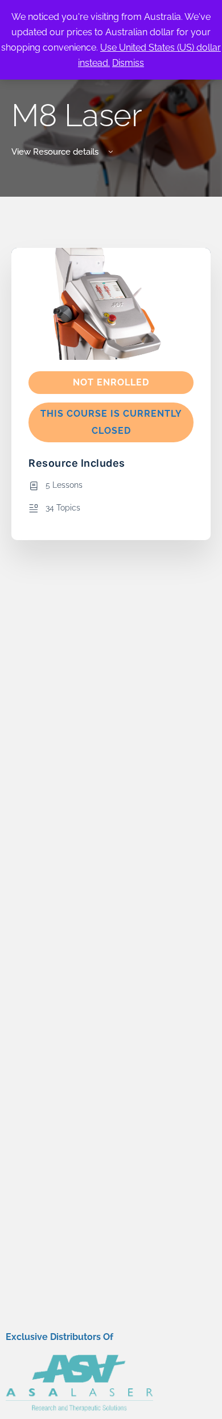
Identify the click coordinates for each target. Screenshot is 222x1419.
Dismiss (128, 62)
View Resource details (56, 152)
